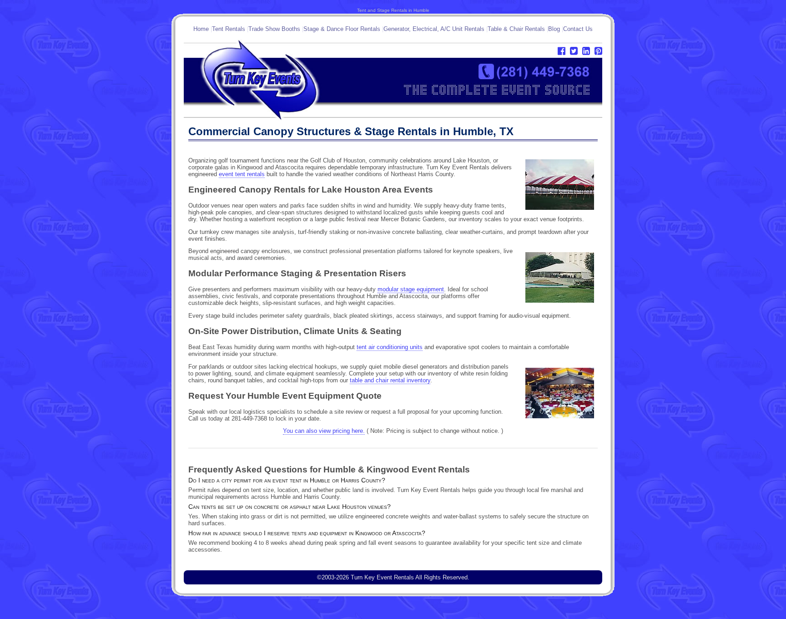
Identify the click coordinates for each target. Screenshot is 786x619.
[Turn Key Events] (288, 119)
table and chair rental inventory (390, 380)
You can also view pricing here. (324, 430)
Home (201, 28)
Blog (554, 28)
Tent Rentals (228, 28)
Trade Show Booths (274, 28)
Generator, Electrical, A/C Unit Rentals (433, 28)
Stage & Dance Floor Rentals (341, 28)
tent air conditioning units (390, 347)
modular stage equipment (411, 289)
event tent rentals (242, 174)
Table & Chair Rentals (516, 28)
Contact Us (578, 28)
